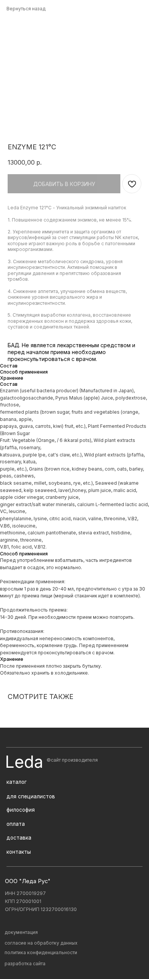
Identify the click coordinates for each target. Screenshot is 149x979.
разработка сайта (25, 963)
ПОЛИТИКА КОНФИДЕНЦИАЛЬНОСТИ (41, 952)
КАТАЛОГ (16, 782)
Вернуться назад (25, 8)
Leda (24, 762)
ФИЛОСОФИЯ (20, 810)
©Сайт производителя (72, 760)
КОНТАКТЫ (18, 852)
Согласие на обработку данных (41, 943)
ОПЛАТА (15, 824)
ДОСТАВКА (18, 838)
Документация (21, 932)
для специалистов (30, 796)
